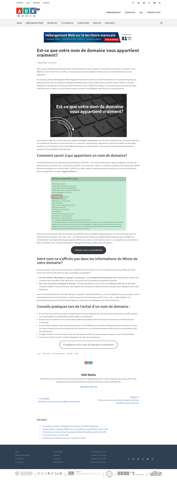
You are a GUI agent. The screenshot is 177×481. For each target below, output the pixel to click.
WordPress (52, 23)
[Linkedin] (143, 3)
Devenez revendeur (98, 462)
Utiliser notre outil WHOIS (88, 250)
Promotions (153, 12)
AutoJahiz (110, 23)
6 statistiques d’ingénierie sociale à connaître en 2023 (64, 438)
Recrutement (58, 462)
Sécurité (97, 23)
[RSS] (159, 3)
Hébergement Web (34, 23)
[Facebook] (133, 3)
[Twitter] (138, 3)
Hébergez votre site (98, 452)
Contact (46, 3)
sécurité (69, 353)
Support (36, 3)
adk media (46, 353)
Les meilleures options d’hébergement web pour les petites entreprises (70, 426)
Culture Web (83, 23)
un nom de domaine (51, 71)
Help (28, 3)
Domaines (130, 12)
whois (77, 353)
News (19, 23)
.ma (39, 353)
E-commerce (67, 23)
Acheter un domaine (99, 455)
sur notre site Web (62, 168)
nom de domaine (58, 353)
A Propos (19, 3)
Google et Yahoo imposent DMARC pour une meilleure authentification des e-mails (75, 429)
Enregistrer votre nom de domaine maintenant (88, 344)
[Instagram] (149, 3)
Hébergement (113, 12)
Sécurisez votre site (98, 458)
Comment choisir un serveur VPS (55, 435)
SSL (141, 12)
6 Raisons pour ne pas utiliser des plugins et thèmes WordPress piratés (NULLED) (75, 432)
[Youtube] (154, 3)
